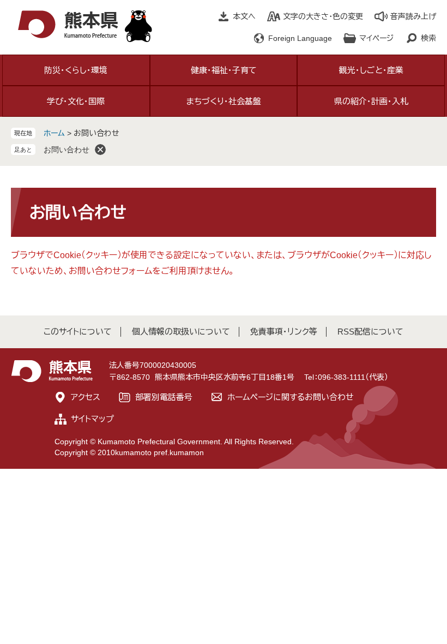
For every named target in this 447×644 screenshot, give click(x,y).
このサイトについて (78, 331)
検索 (428, 38)
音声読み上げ (413, 16)
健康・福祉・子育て (224, 70)
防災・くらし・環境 (75, 70)
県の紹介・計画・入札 (371, 101)
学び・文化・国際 (76, 101)
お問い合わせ (66, 149)
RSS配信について (370, 331)
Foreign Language (300, 38)
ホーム (54, 133)
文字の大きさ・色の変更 (323, 16)
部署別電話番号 (163, 397)
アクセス (85, 397)
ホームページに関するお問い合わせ (290, 397)
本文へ (244, 16)
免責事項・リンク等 (283, 331)
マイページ (376, 38)
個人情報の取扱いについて (181, 331)
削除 (100, 149)
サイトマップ (92, 419)
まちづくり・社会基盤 (223, 101)
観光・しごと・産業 (371, 70)
